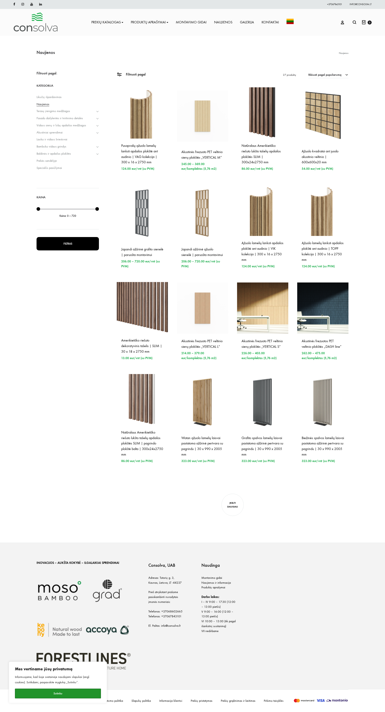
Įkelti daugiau (232, 504)
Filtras (67, 243)
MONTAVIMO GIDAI (191, 22)
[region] (58, 682)
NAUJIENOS (223, 22)
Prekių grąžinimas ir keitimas (238, 701)
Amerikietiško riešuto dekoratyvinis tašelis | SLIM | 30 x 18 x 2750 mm (141, 346)
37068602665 (172, 611)
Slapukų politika (141, 701)
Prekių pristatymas (201, 701)
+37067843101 (334, 4)
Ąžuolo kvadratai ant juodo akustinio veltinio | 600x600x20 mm (320, 156)
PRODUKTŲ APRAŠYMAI (148, 22)
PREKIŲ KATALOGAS (106, 22)
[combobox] (328, 74)
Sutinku (57, 693)
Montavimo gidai (211, 578)
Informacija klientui (170, 701)
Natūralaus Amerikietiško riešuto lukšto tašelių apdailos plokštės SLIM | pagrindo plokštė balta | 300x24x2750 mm (142, 443)
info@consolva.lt (361, 4)
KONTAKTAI (270, 22)
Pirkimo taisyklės (273, 701)
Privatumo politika (112, 701)
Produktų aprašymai (213, 587)
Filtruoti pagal (135, 74)
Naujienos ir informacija (216, 583)
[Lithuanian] (290, 22)
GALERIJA (247, 22)
